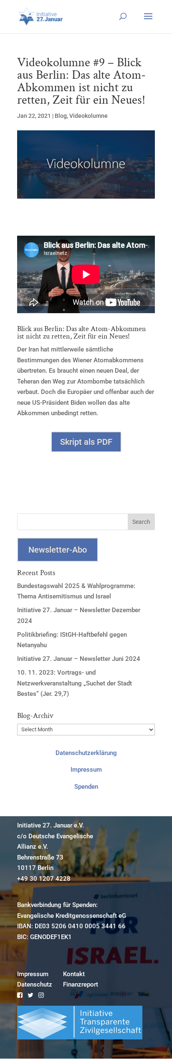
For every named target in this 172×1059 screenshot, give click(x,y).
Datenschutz (34, 984)
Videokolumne (88, 115)
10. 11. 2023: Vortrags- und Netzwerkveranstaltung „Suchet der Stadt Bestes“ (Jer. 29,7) (74, 683)
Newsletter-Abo (57, 550)
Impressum (86, 769)
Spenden (86, 786)
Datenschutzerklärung (86, 753)
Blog (61, 115)
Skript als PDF (86, 442)
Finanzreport (80, 984)
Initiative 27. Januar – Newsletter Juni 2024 (78, 659)
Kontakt (74, 974)
